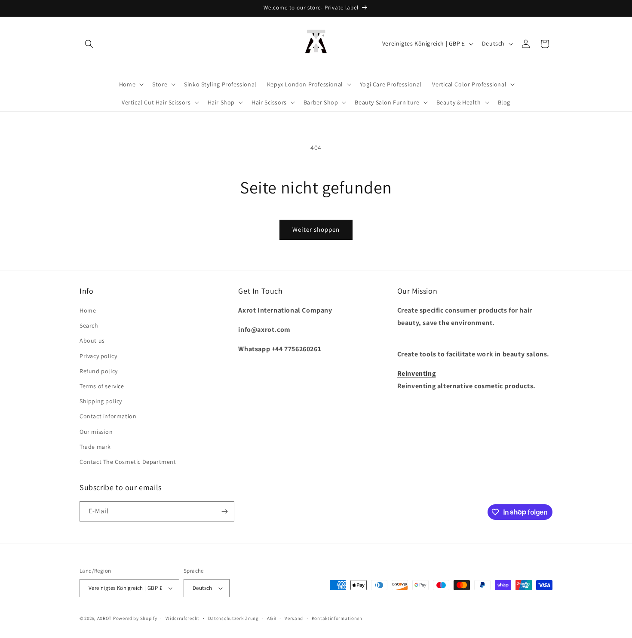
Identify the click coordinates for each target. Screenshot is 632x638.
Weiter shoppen (316, 229)
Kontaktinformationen (337, 618)
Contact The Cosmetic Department (128, 462)
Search (89, 325)
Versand (294, 618)
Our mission (96, 432)
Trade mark (95, 447)
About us (92, 340)
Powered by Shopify (135, 618)
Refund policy (99, 371)
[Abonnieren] (224, 511)
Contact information (108, 416)
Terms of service (102, 386)
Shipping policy (101, 401)
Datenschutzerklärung (233, 618)
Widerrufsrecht (182, 618)
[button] (89, 43)
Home (88, 310)
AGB (271, 618)
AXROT (104, 618)
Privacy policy (98, 356)
